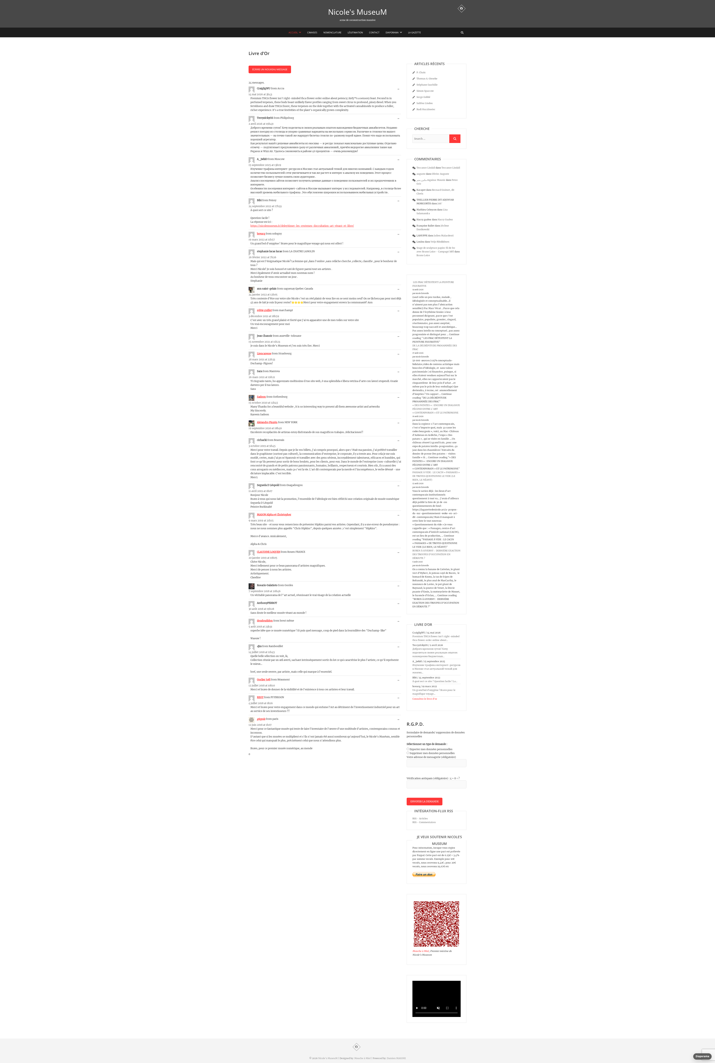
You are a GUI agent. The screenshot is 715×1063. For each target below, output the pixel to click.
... (399, 89)
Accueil (293, 32)
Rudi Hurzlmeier (426, 109)
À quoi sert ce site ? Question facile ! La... (434, 681)
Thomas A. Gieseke (427, 78)
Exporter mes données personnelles (431, 749)
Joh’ (440, 203)
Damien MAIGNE (396, 1058)
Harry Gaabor (445, 219)
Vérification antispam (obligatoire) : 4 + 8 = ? (433, 778)
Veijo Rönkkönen (440, 241)
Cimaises (312, 32)
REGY (260, 697)
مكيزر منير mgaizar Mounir (431, 180)
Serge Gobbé (423, 97)
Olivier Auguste (440, 173)
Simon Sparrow (425, 90)
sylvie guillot (264, 310)
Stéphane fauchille (427, 84)
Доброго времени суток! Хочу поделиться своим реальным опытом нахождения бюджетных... (434, 652)
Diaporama (392, 32)
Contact (374, 32)
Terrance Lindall (426, 167)
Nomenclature (332, 32)
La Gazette (414, 32)
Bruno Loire (423, 255)
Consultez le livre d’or (424, 698)
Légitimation (355, 32)
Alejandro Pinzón (267, 422)
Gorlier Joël (263, 679)
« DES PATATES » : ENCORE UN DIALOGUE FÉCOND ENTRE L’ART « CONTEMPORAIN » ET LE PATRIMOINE (436, 409)
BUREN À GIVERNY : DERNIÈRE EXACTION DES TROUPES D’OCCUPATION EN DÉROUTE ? (436, 554)
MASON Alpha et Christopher (274, 514)
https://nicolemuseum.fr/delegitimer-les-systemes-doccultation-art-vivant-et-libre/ (302, 225)
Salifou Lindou (425, 103)
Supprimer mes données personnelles (432, 753)
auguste (421, 173)
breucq (261, 233)
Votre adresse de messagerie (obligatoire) (431, 757)
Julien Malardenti (444, 235)
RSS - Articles (420, 818)
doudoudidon (265, 620)
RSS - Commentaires (424, 822)
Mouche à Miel (420, 951)
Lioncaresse (264, 353)
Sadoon (261, 396)
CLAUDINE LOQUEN (268, 551)
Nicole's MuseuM (357, 11)
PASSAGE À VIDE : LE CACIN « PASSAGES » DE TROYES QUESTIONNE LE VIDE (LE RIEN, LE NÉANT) (436, 476)
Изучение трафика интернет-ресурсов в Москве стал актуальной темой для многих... (436, 669)
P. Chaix (421, 72)
